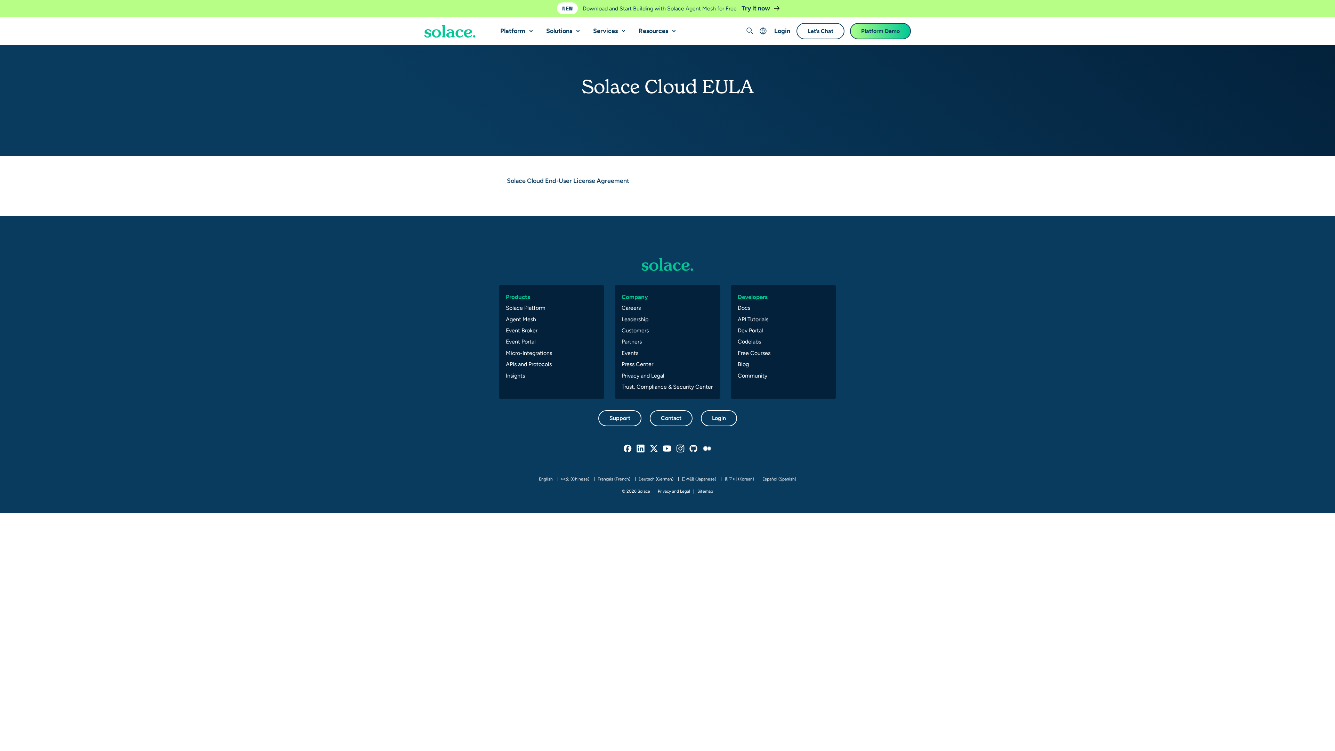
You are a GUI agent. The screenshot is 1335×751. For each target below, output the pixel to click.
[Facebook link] (627, 448)
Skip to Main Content (35, 7)
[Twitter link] (654, 448)
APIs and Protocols (529, 364)
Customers (635, 330)
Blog (743, 364)
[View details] (450, 31)
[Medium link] (707, 448)
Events (630, 353)
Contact (671, 418)
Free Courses (754, 353)
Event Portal (521, 341)
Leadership (635, 319)
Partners (632, 341)
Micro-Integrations (529, 353)
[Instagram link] (680, 448)
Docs (744, 308)
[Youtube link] (667, 448)
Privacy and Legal (643, 375)
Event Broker (521, 330)
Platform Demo (880, 31)
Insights (515, 375)
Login (782, 30)
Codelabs (749, 341)
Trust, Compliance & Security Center (667, 386)
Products (518, 296)
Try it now (756, 8)
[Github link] (693, 448)
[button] (529, 28)
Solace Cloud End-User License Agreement (568, 180)
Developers (753, 296)
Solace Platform (525, 308)
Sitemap (705, 491)
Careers (631, 308)
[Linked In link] (641, 448)
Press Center (637, 364)
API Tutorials (753, 319)
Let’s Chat (820, 31)
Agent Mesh (521, 319)
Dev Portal (750, 330)
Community (752, 375)
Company (635, 296)
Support (619, 418)
